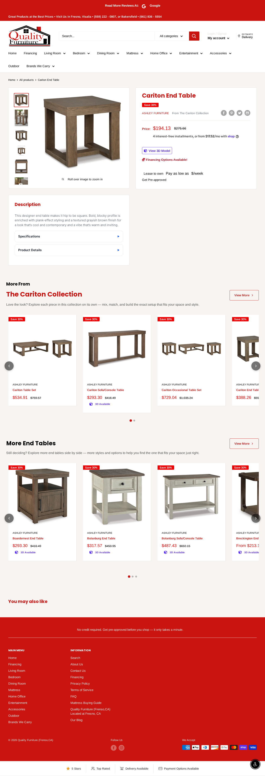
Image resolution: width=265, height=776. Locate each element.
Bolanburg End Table (101, 538)
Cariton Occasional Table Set (181, 390)
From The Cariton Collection (190, 113)
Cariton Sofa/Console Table (105, 390)
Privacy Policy (80, 683)
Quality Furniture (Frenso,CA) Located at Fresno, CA (90, 711)
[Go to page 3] (136, 576)
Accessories (218, 53)
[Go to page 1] (131, 420)
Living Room (52, 53)
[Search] (194, 36)
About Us (76, 664)
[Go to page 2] (134, 420)
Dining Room (106, 53)
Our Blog (76, 720)
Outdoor (13, 66)
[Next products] (255, 365)
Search (75, 658)
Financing (30, 53)
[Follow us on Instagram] (121, 748)
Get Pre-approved (154, 180)
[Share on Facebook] (224, 113)
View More (241, 295)
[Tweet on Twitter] (239, 113)
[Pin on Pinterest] (232, 113)
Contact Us (78, 670)
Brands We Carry (38, 66)
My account (217, 38)
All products (26, 79)
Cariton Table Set (24, 390)
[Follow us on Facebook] (114, 748)
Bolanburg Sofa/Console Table (182, 538)
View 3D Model (159, 150)
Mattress (132, 53)
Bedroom (79, 53)
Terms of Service (81, 690)
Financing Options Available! (166, 159)
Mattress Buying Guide (85, 703)
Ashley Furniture (155, 113)
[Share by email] (247, 113)
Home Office (158, 53)
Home (12, 53)
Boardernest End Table (28, 538)
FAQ (73, 696)
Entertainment (188, 53)
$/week (197, 173)
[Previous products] (9, 365)
